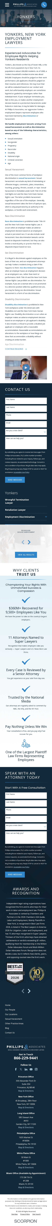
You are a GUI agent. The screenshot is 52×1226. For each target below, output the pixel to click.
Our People (10, 1009)
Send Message (15, 480)
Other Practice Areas (14, 1023)
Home (7, 1005)
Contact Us (10, 1032)
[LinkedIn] (26, 1069)
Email (8, 423)
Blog (7, 1028)
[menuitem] (19, 501)
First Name (10, 399)
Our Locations (11, 1014)
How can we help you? (15, 438)
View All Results (26, 554)
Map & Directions (26, 1090)
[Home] (25, 5)
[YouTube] (31, 1069)
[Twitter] (21, 1069)
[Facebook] (16, 1069)
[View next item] (29, 542)
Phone (8, 415)
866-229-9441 (26, 1057)
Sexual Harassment (13, 1019)
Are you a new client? (14, 431)
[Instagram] (36, 1069)
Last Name (10, 407)
